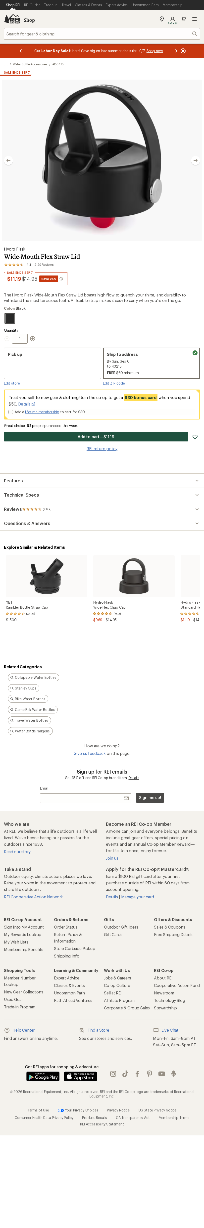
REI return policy (102, 448)
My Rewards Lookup (22, 934)
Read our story (17, 851)
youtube (162, 1074)
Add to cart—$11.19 (96, 436)
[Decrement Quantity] (8, 339)
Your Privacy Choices (81, 1110)
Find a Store (98, 1030)
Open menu (195, 19)
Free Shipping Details (173, 934)
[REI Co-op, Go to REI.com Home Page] (12, 19)
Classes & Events (69, 985)
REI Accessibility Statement (102, 1124)
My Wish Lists (16, 942)
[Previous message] (21, 51)
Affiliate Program (119, 1000)
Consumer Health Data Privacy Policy (44, 1117)
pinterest (150, 1074)
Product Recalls (94, 1117)
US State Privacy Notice (157, 1110)
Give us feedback (89, 753)
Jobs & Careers (117, 977)
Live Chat (169, 1030)
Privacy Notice (118, 1110)
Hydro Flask (15, 249)
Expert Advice (66, 977)
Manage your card (137, 896)
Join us (112, 858)
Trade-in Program (19, 1006)
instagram (113, 1074)
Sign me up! (150, 797)
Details (24, 404)
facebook (137, 1074)
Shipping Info (66, 956)
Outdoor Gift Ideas (121, 927)
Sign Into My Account (24, 927)
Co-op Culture (117, 985)
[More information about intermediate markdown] (61, 278)
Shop (29, 20)
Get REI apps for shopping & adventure (62, 1066)
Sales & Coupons (169, 927)
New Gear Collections (23, 991)
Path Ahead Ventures (73, 1000)
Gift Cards (113, 934)
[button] (102, 160)
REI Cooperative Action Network (33, 896)
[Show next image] (195, 160)
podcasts (174, 1074)
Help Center (23, 1030)
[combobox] (102, 33)
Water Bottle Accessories (30, 64)
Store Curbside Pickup (74, 948)
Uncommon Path (69, 992)
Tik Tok (125, 1074)
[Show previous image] (8, 160)
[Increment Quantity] (33, 339)
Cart (184, 19)
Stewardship (165, 1007)
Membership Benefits (23, 949)
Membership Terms (174, 1117)
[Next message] (176, 51)
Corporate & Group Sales (127, 1007)
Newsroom (164, 992)
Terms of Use (38, 1110)
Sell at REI (113, 992)
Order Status (65, 927)
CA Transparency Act (133, 1117)
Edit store (12, 383)
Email (44, 788)
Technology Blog (169, 1000)
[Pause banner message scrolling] (182, 51)
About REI (163, 977)
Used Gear (13, 999)
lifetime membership (42, 412)
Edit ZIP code (114, 383)
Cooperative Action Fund (177, 985)
